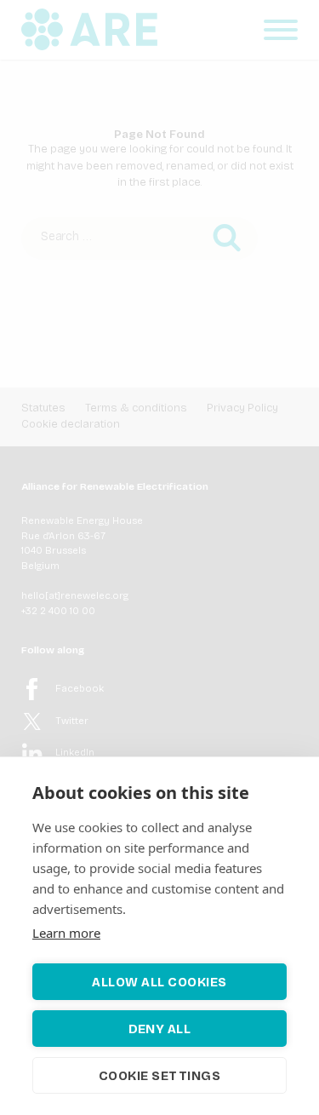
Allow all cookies (159, 982)
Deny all (159, 1029)
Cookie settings (160, 1075)
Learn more (66, 932)
